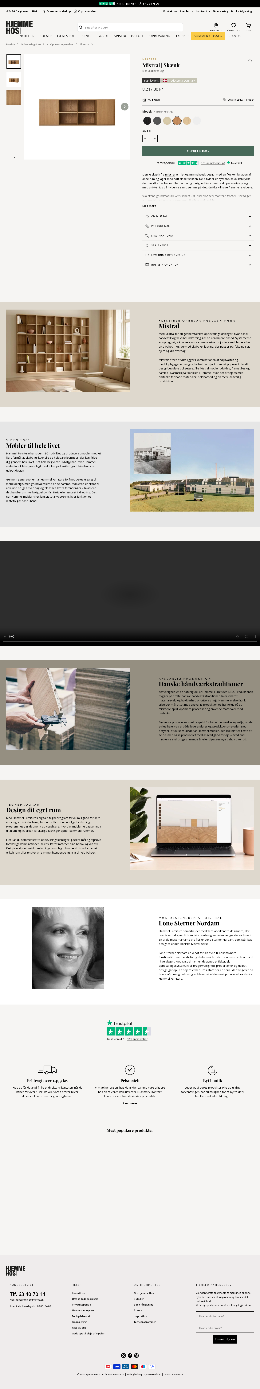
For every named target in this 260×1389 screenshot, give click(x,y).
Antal (147, 131)
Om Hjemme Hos (144, 1293)
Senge (87, 36)
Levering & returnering (168, 255)
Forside (10, 44)
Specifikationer (162, 235)
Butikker (139, 1299)
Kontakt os (170, 11)
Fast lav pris (79, 1327)
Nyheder (27, 36)
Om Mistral (159, 216)
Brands (234, 36)
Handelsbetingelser (83, 1310)
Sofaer (46, 36)
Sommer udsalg (208, 36)
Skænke (84, 44)
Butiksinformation (165, 264)
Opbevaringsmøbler (62, 44)
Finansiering (220, 11)
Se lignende (159, 245)
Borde (103, 36)
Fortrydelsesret (81, 1316)
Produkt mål (160, 226)
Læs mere (149, 206)
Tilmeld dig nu (225, 1339)
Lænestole (67, 36)
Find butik (186, 11)
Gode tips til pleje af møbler (88, 1333)
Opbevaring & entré (32, 44)
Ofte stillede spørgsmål (85, 1299)
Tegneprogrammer (145, 1322)
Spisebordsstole (129, 36)
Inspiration (203, 11)
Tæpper (182, 36)
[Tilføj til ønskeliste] (250, 61)
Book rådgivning (241, 11)
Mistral (149, 59)
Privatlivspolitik (81, 1304)
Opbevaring (159, 36)
